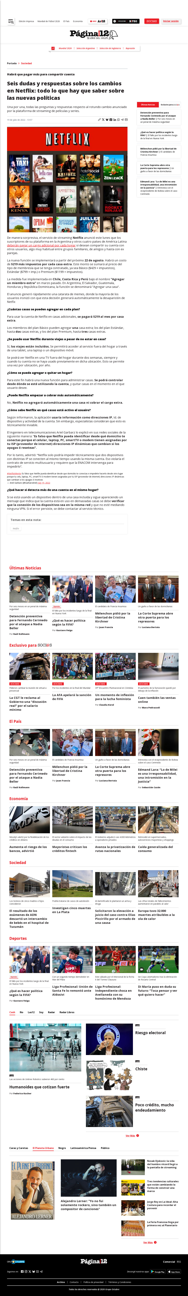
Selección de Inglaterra (110, 48)
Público (105, 1148)
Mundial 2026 (65, 48)
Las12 (31, 1012)
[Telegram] (41, 1271)
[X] (29, 1271)
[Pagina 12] (94, 35)
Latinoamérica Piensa (83, 1148)
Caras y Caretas (18, 1148)
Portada (12, 63)
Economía (78, 21)
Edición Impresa (26, 21)
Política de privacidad (93, 1282)
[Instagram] (26, 1271)
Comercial (169, 1261)
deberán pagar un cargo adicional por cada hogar (41, 245)
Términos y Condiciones (119, 1282)
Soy (41, 1012)
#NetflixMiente (14, 473)
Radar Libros (67, 1012)
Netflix (16, 528)
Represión (130, 48)
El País (66, 21)
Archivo (61, 1282)
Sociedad (26, 63)
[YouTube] (37, 1271)
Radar (51, 1012)
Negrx (62, 1148)
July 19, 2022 (44, 482)
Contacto (74, 1282)
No (21, 1012)
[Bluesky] (33, 1271)
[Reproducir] (114, 21)
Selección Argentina (86, 48)
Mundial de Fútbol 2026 (48, 21)
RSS (179, 1261)
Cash (12, 1012)
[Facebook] (22, 1271)
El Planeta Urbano (43, 1148)
